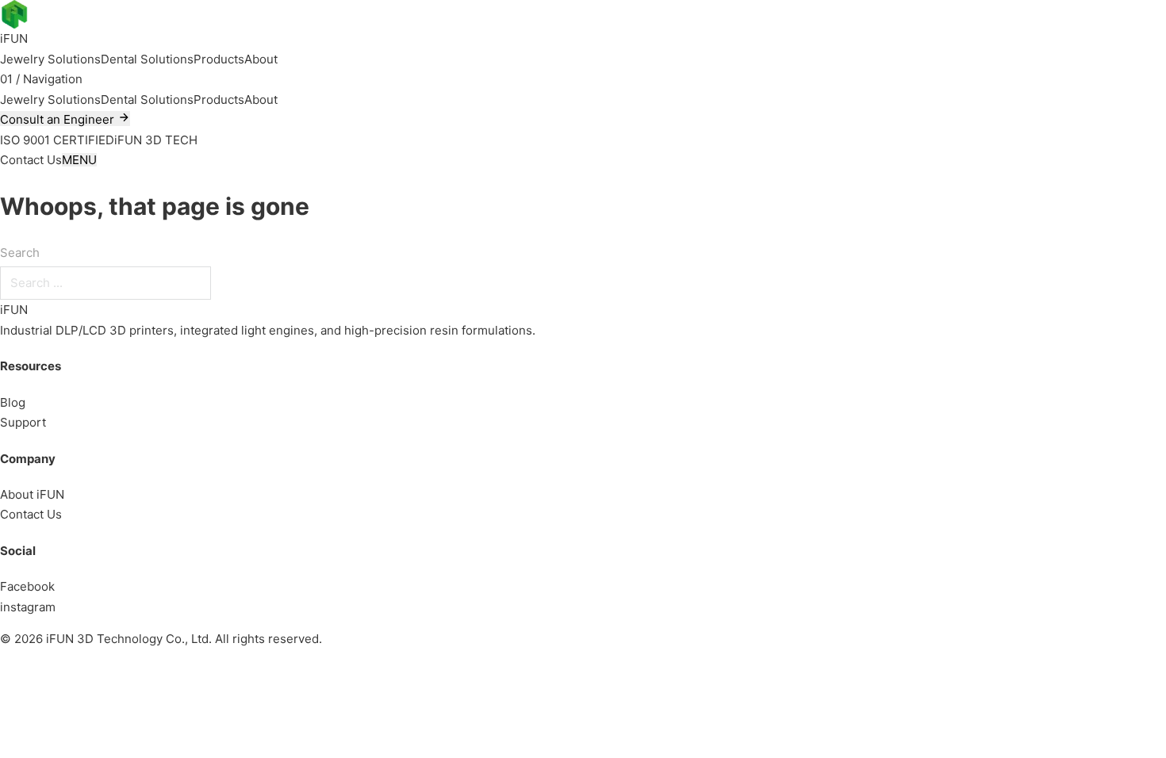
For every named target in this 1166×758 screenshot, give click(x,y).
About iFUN (32, 494)
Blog (12, 402)
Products (219, 59)
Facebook (27, 586)
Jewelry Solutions (50, 59)
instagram (28, 606)
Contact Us (31, 514)
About (261, 59)
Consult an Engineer (58, 119)
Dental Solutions (147, 59)
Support (23, 422)
